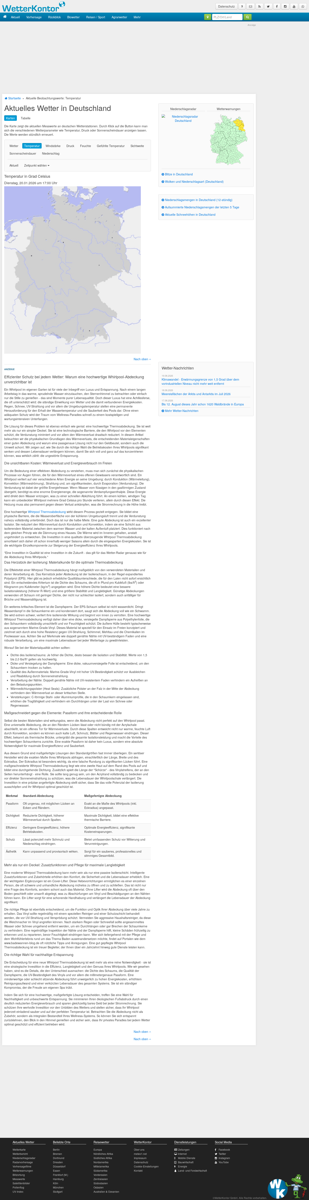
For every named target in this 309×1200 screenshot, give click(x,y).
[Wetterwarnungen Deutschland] (228, 139)
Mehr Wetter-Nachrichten (181, 411)
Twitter (222, 1153)
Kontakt (138, 1170)
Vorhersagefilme (22, 1166)
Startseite (14, 98)
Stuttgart (57, 1191)
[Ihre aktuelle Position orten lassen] (207, 17)
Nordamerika (101, 1162)
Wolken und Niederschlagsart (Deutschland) (194, 181)
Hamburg (58, 1179)
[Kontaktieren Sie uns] (250, 6)
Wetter (13, 146)
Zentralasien (101, 1179)
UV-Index (18, 1191)
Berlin (56, 1149)
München (58, 1187)
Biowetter (73, 17)
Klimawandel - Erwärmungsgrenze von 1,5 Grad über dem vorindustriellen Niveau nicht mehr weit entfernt (200, 381)
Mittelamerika (101, 1166)
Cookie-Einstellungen (146, 1166)
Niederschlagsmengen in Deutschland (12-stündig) (198, 200)
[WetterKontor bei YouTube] (294, 6)
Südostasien (101, 1183)
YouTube (224, 1162)
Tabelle (25, 118)
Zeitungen (184, 1149)
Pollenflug (18, 1187)
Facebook (224, 1149)
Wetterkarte (19, 1149)
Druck (70, 146)
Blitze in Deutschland (178, 174)
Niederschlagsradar (24, 1158)
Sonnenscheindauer (22, 153)
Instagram (224, 1158)
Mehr (137, 17)
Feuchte (85, 146)
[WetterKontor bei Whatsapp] (303, 6)
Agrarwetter (119, 17)
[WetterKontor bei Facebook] (276, 6)
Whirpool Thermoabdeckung (47, 512)
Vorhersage (34, 17)
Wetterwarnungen (23, 1170)
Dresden (58, 1162)
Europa (98, 1149)
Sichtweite (137, 146)
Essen (56, 1170)
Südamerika (100, 1170)
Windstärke (53, 146)
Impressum (140, 1158)
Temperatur (32, 146)
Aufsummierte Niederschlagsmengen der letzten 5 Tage (201, 207)
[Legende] (242, 6)
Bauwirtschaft (185, 1162)
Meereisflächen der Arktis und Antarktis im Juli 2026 (196, 394)
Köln (55, 1183)
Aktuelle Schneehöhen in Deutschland (189, 214)
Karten (10, 118)
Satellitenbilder (21, 1183)
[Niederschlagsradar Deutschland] (183, 118)
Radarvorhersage (23, 1162)
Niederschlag (50, 153)
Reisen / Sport (95, 17)
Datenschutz (226, 6)
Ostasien (99, 1187)
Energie (182, 1166)
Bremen (57, 1153)
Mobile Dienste (186, 1158)
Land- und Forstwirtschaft (192, 1170)
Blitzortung (19, 1174)
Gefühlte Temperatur (111, 146)
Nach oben (141, 359)
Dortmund (58, 1158)
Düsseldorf (59, 1166)
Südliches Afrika (103, 1158)
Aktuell (15, 17)
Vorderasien (100, 1174)
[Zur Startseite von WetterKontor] (5, 17)
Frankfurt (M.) (60, 1174)
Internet (182, 1153)
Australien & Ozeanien (106, 1191)
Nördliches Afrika (103, 1153)
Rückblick (54, 17)
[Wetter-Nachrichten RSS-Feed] (259, 6)
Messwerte (19, 1179)
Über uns (139, 1149)
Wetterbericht (20, 1153)
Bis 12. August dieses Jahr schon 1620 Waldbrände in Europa (203, 404)
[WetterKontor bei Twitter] (268, 6)
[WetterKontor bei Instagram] (285, 6)
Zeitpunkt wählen (36, 165)
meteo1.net (140, 1153)
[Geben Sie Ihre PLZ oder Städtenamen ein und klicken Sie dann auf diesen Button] (247, 17)
